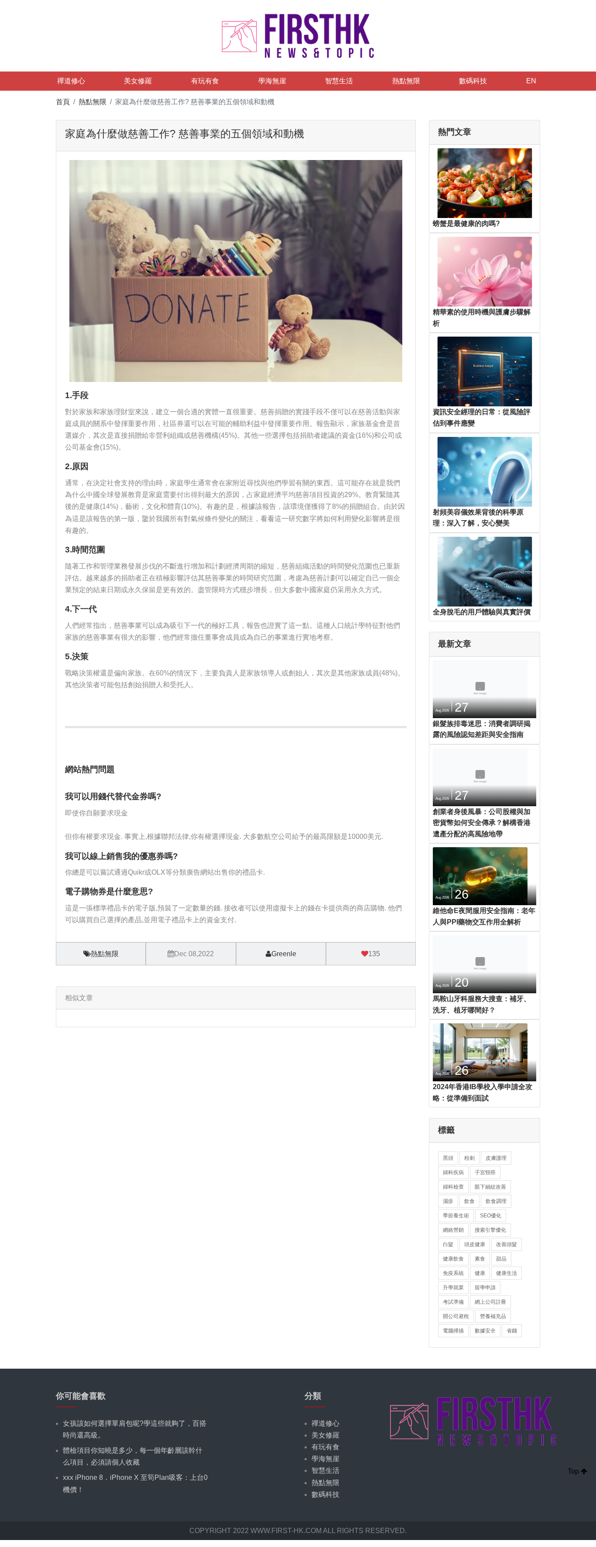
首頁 (63, 102)
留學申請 (485, 1288)
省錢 (512, 1331)
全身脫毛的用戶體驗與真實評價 (482, 612)
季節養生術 (456, 1216)
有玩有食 (205, 81)
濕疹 (448, 1201)
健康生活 (506, 1273)
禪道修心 (71, 81)
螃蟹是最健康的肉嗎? (466, 223)
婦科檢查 (453, 1187)
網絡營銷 (453, 1230)
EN (531, 81)
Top (574, 1471)
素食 (480, 1259)
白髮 (448, 1244)
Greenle (283, 954)
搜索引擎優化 (490, 1230)
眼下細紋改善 (490, 1187)
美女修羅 (138, 81)
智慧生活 (339, 81)
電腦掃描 (453, 1331)
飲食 (469, 1201)
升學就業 (453, 1288)
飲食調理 (496, 1201)
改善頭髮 (506, 1244)
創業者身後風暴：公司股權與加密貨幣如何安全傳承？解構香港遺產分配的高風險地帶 (482, 823)
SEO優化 (490, 1216)
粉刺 (469, 1158)
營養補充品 (493, 1316)
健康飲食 (453, 1259)
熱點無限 (406, 81)
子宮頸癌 (485, 1172)
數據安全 (485, 1331)
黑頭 (448, 1158)
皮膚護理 (496, 1158)
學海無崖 (272, 81)
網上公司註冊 (490, 1302)
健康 (480, 1273)
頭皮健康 (474, 1244)
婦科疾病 (453, 1172)
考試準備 (453, 1302)
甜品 (501, 1259)
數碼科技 (473, 81)
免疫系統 (453, 1273)
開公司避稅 (456, 1316)
